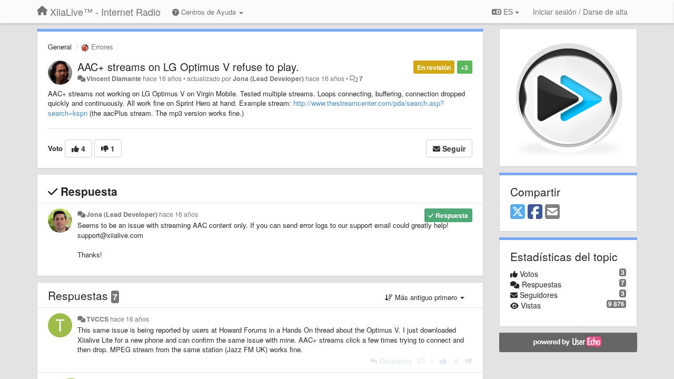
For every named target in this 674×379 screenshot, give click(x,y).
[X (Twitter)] (517, 212)
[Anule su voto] (456, 361)
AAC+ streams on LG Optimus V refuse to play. (188, 66)
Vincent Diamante (113, 78)
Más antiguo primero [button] (426, 297)
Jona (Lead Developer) (268, 78)
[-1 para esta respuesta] (468, 361)
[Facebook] (535, 212)
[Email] (552, 212)
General (60, 47)
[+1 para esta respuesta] (443, 361)
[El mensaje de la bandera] (421, 361)
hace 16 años (178, 214)
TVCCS (97, 319)
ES (508, 11)
